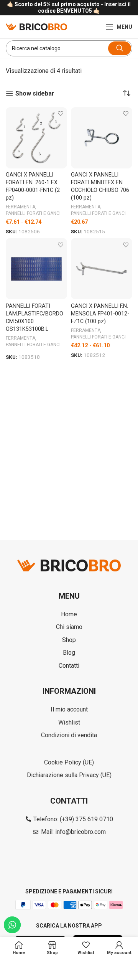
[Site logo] (36, 26)
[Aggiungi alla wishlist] (60, 114)
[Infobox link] (69, 7)
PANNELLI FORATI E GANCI (33, 213)
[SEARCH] (119, 48)
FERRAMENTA (20, 207)
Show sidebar (34, 93)
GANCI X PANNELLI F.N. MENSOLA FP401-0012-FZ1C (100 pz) (100, 314)
